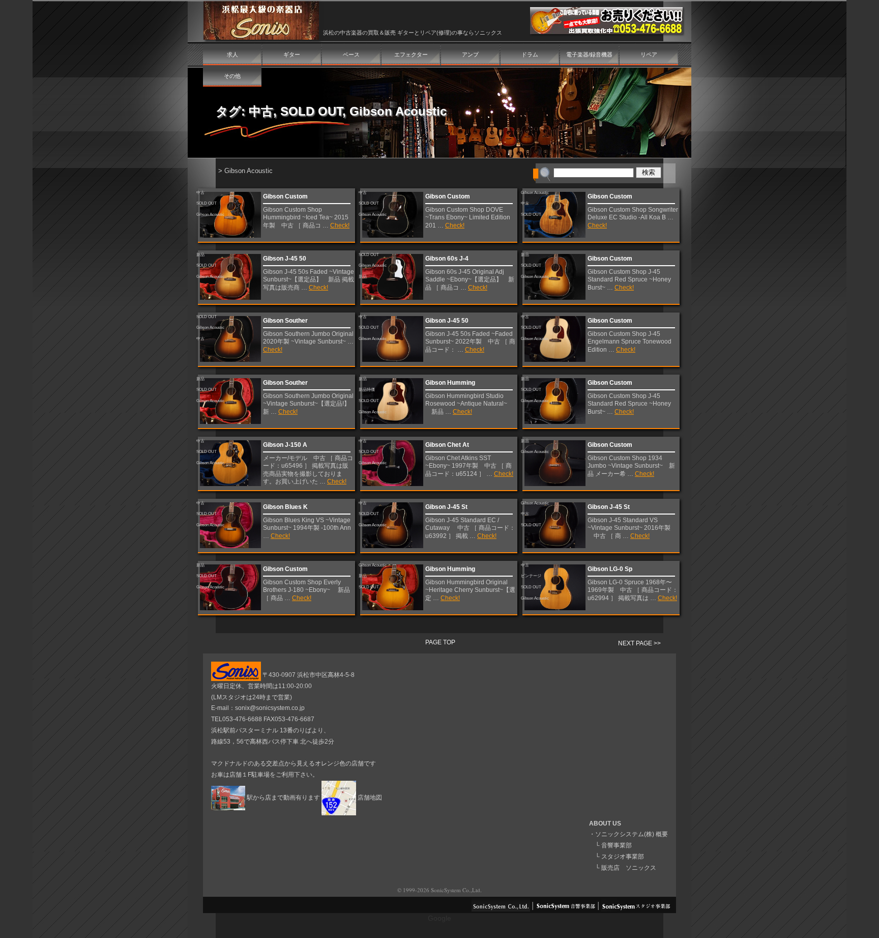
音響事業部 (616, 845)
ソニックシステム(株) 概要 (631, 834)
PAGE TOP (440, 642)
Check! (339, 225)
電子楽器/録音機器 (589, 54)
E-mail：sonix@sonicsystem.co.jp (258, 708)
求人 (232, 54)
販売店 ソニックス (628, 868)
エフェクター (411, 54)
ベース (351, 54)
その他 (232, 76)
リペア (648, 54)
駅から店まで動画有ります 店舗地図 (313, 797)
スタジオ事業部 (622, 857)
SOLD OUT (311, 111)
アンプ (470, 54)
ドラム (529, 54)
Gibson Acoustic (398, 111)
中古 (261, 111)
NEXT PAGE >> (639, 643)
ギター (291, 54)
